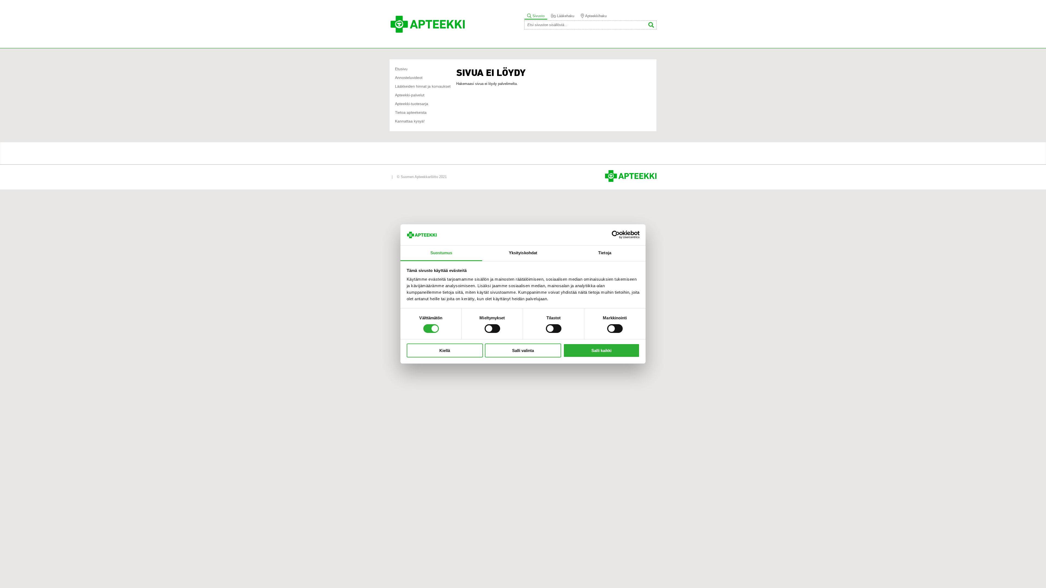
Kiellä (444, 350)
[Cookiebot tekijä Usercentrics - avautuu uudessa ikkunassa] (616, 235)
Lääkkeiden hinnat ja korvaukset (423, 86)
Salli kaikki (601, 350)
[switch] (492, 328)
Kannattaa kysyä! (410, 121)
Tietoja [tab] (604, 252)
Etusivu (401, 69)
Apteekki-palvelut (409, 95)
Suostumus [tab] (441, 252)
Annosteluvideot (408, 78)
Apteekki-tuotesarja (411, 104)
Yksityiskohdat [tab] (523, 252)
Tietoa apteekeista (411, 113)
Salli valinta (523, 350)
